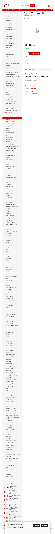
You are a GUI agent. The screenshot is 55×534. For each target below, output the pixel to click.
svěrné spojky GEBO (10, 145)
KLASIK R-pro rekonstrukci (12, 101)
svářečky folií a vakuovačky (11, 276)
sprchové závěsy (9, 383)
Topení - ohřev (7, 16)
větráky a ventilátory (10, 316)
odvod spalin (8, 47)
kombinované (9, 36)
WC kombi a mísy (9, 332)
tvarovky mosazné (9, 137)
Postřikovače (9, 480)
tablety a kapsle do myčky (11, 410)
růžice (7, 56)
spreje (7, 469)
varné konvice (9, 280)
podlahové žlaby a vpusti (11, 385)
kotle (7, 22)
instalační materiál (9, 45)
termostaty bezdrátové (11, 87)
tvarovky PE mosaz (10, 132)
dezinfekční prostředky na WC (12, 413)
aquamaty (8, 80)
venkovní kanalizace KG (11, 177)
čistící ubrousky (9, 420)
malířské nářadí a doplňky (11, 440)
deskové (8, 94)
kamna (7, 31)
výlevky (7, 334)
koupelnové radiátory (10, 103)
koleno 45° (8, 71)
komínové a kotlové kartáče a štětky (13, 76)
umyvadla (8, 331)
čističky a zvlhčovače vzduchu (12, 231)
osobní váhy (8, 260)
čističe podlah (8, 412)
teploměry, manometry (10, 155)
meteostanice (9, 253)
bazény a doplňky (9, 442)
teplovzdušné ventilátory (11, 314)
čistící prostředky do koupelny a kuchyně (12, 418)
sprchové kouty (9, 338)
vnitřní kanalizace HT (10, 166)
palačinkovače (9, 267)
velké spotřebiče (9, 298)
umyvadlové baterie (10, 368)
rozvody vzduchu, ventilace (11, 163)
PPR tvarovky (8, 116)
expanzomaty (9, 81)
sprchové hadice (9, 347)
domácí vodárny (9, 447)
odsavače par (9, 300)
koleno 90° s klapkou (10, 67)
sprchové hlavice (9, 345)
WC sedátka (8, 361)
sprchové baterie (9, 372)
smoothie (8, 273)
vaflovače (8, 282)
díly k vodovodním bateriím (11, 379)
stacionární (8, 42)
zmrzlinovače (9, 293)
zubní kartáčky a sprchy (11, 287)
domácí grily (8, 235)
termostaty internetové (11, 90)
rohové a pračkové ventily (11, 148)
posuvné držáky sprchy (11, 354)
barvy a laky (8, 433)
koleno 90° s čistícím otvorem (12, 69)
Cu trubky (8, 119)
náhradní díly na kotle (10, 29)
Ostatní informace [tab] (31, 69)
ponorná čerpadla (9, 451)
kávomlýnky (8, 242)
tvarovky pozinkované (10, 123)
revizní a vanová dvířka (10, 210)
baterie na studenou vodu (11, 374)
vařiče (7, 284)
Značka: (26, 18)
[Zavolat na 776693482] (6, 1)
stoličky (7, 388)
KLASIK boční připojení (11, 96)
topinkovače (8, 264)
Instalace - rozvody (8, 112)
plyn (7, 135)
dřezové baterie (9, 399)
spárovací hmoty (9, 471)
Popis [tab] (25, 69)
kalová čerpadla (9, 449)
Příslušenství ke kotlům (10, 108)
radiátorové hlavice (10, 150)
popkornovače (9, 258)
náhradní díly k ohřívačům (11, 43)
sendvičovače (9, 262)
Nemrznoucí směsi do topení (11, 110)
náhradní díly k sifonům (10, 204)
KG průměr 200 (9, 184)
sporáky (7, 309)
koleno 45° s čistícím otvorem (12, 72)
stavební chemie (9, 460)
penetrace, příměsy (10, 465)
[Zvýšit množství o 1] (28, 52)
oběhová (8, 20)
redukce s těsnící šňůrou (11, 49)
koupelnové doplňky (10, 386)
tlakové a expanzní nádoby (11, 78)
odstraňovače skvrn (10, 429)
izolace (7, 161)
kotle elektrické (9, 25)
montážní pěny (9, 463)
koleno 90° (8, 65)
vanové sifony (9, 190)
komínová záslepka (10, 54)
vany (7, 340)
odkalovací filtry (9, 226)
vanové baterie (9, 370)
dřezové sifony (9, 195)
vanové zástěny (9, 341)
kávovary (8, 240)
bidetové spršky (9, 356)
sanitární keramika (9, 327)
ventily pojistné (9, 154)
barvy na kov (8, 438)
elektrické (8, 34)
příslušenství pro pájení (10, 215)
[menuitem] (6, 10)
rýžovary (8, 265)
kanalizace (8, 164)
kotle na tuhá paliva (10, 24)
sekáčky (8, 278)
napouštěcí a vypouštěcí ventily (12, 206)
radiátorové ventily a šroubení (12, 152)
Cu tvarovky (8, 117)
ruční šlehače (8, 271)
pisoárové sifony (9, 200)
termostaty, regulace (10, 83)
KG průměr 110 (9, 179)
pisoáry (7, 336)
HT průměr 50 (9, 172)
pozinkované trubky (10, 121)
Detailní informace (27, 57)
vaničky (7, 358)
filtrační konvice (9, 289)
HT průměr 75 (9, 173)
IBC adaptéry (8, 478)
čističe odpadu (9, 422)
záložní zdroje (8, 105)
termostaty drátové (10, 89)
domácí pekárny (9, 233)
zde (22, 527)
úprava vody (8, 213)
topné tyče (8, 107)
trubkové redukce (9, 52)
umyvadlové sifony (10, 193)
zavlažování (8, 472)
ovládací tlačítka (9, 323)
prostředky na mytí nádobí (11, 408)
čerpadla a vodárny (10, 445)
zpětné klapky (9, 143)
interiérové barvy (9, 435)
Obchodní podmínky (26, 1)
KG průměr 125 (9, 181)
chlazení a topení (9, 311)
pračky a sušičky (9, 305)
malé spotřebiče (9, 229)
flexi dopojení (9, 197)
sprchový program (9, 343)
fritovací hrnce (9, 238)
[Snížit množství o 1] (28, 54)
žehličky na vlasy (9, 296)
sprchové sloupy (9, 350)
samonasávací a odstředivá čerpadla (13, 454)
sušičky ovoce (9, 275)
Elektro (5, 228)
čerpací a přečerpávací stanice (12, 458)
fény (7, 237)
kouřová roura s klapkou (11, 62)
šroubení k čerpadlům (10, 222)
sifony (7, 188)
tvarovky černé (9, 127)
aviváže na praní (9, 427)
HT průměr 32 (9, 168)
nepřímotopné (9, 38)
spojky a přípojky (9, 476)
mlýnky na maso (9, 255)
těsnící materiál (9, 159)
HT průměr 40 (9, 170)
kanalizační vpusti (9, 186)
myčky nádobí (9, 303)
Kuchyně (6, 390)
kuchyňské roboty (9, 244)
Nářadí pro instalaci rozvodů (11, 224)
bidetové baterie (9, 365)
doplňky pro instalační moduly (12, 325)
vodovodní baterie (9, 363)
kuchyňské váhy (9, 246)
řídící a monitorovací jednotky (12, 453)
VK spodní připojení (10, 98)
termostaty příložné (10, 85)
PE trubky (8, 128)
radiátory (8, 92)
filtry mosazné (9, 139)
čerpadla (7, 18)
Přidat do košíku (35, 53)
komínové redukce (10, 51)
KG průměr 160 (9, 182)
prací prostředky (9, 425)
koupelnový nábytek (10, 381)
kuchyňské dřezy (9, 392)
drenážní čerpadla (9, 456)
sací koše (8, 141)
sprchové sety (9, 349)
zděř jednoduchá (9, 58)
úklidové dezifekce (10, 406)
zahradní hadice (9, 474)
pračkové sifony (9, 202)
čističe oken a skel (9, 424)
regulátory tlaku (9, 217)
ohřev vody (8, 33)
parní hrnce (8, 256)
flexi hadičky (8, 211)
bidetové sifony (9, 199)
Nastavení (10, 531)
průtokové (8, 40)
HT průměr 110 (9, 175)
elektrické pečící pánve (11, 291)
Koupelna (6, 318)
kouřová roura (9, 60)
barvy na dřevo (9, 436)
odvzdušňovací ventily (10, 219)
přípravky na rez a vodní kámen (12, 415)
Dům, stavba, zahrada (8, 431)
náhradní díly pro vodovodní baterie (13, 376)
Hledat (32, 5)
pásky (7, 467)
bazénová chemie (9, 444)
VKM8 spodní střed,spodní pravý (13, 99)
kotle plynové (9, 27)
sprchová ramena (9, 352)
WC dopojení (8, 208)
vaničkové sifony (9, 191)
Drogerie (6, 404)
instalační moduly (9, 321)
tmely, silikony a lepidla (10, 462)
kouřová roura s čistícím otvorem (12, 63)
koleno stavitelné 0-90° (10, 74)
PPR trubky (8, 114)
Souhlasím (44, 525)
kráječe (7, 247)
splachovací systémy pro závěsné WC (13, 320)
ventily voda (8, 134)
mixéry (7, 251)
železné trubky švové (10, 125)
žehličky (7, 294)
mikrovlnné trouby (9, 302)
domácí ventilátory (10, 312)
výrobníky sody (9, 269)
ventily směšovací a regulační (12, 146)
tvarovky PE (8, 130)
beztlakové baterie (10, 367)
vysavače (8, 307)
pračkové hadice (9, 359)
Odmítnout (36, 525)
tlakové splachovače (10, 377)
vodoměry (8, 157)
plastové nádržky (9, 329)
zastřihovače (8, 285)
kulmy (7, 249)
